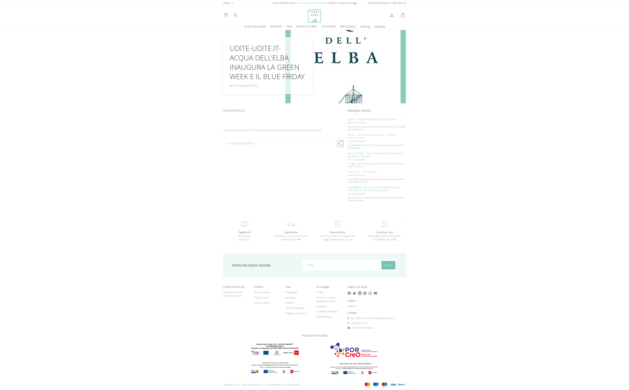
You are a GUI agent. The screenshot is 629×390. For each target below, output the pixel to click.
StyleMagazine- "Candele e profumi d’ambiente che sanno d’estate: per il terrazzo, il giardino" (374, 189)
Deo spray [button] (290, 297)
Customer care (384, 232)
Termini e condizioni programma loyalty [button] (326, 299)
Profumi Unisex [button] (262, 302)
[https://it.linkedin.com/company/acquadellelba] (359, 293)
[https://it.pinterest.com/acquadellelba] (365, 293)
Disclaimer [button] (321, 306)
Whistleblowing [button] (324, 316)
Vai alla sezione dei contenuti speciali (232, 294)
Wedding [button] (379, 26)
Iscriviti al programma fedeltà (310, 2)
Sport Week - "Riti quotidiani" (362, 171)
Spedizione (291, 232)
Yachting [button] (365, 26)
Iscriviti (388, 265)
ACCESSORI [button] (328, 26)
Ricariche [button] (290, 302)
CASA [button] (289, 26)
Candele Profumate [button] (295, 308)
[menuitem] (365, 26)
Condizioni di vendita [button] (326, 311)
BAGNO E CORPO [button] (307, 26)
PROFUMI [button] (275, 26)
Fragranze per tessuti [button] (296, 313)
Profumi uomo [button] (261, 297)
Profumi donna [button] (261, 292)
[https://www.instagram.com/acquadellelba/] (370, 293)
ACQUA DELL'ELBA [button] (255, 26)
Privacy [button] (319, 292)
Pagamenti (244, 232)
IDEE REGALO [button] (348, 26)
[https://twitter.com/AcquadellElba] (354, 293)
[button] (340, 143)
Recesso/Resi (337, 232)
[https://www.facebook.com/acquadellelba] (349, 293)
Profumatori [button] (291, 292)
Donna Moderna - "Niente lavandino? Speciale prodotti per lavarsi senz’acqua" (375, 155)
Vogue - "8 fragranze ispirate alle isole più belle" (372, 119)
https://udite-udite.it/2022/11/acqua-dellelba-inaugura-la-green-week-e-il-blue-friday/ (272, 130)
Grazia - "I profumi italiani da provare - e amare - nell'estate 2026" (372, 136)
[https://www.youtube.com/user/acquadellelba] (375, 293)
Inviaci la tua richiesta (362, 327)
